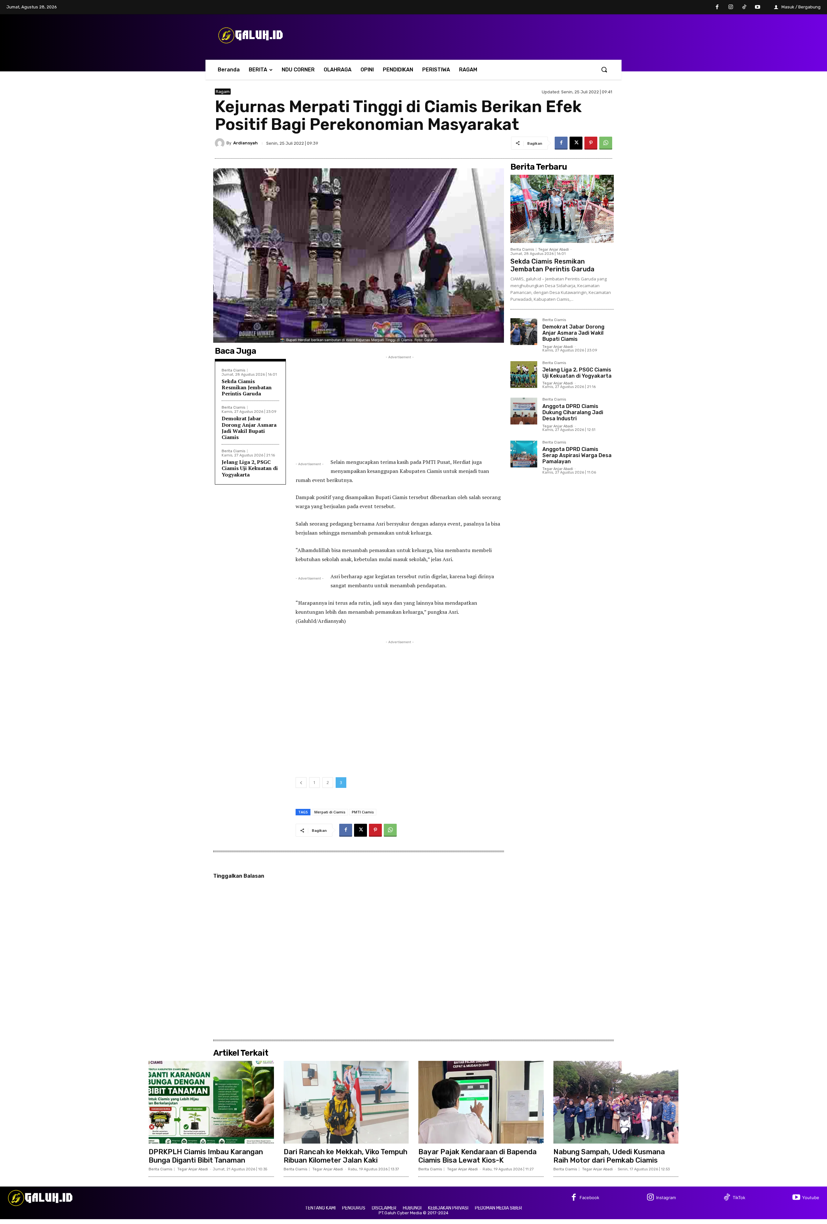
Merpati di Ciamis (329, 812)
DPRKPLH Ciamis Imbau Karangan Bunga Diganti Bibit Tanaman (206, 1156)
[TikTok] (744, 7)
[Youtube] (757, 7)
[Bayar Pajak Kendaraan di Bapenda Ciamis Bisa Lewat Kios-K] (481, 1102)
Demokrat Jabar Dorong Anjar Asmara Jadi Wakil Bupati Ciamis (249, 428)
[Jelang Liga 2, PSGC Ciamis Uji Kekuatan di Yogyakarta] (523, 374)
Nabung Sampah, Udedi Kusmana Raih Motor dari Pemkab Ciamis (609, 1156)
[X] (576, 143)
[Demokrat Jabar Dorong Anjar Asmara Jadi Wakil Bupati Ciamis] (523, 331)
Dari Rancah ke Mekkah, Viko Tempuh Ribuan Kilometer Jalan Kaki (345, 1156)
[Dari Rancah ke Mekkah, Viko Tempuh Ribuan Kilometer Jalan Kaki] (346, 1102)
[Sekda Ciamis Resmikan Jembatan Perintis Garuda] (562, 209)
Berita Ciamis (233, 370)
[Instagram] (731, 7)
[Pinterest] (590, 143)
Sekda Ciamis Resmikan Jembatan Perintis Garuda (247, 387)
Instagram (666, 1197)
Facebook (589, 1197)
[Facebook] (717, 7)
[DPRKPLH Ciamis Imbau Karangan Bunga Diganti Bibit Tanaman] (211, 1102)
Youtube (810, 1197)
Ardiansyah (245, 143)
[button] (604, 69)
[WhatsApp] (605, 143)
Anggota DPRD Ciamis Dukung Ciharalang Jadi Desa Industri (572, 412)
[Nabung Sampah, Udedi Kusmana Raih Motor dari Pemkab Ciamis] (616, 1102)
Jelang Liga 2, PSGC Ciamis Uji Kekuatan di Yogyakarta (250, 468)
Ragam (223, 91)
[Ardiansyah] (220, 143)
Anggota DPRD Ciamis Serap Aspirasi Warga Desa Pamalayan (577, 455)
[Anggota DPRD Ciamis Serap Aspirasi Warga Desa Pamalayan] (523, 454)
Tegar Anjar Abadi (553, 249)
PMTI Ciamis (363, 812)
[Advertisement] (400, 406)
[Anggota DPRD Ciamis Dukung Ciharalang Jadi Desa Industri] (523, 411)
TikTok (739, 1197)
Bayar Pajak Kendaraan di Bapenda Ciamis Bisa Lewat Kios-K (477, 1156)
